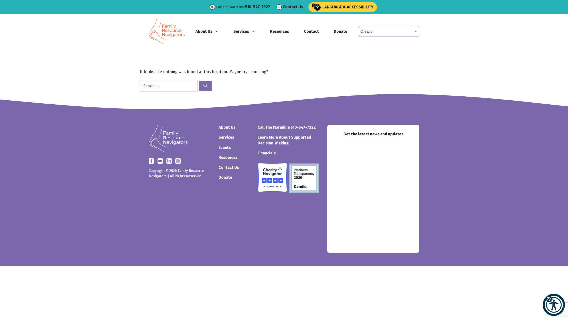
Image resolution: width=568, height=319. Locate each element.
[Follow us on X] (160, 161)
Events (225, 147)
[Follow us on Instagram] (169, 161)
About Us (203, 31)
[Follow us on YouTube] (178, 161)
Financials (267, 153)
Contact (311, 31)
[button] (554, 305)
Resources (279, 31)
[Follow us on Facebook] (151, 161)
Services (241, 31)
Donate (340, 31)
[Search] (205, 86)
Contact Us (293, 6)
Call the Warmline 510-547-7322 (287, 127)
